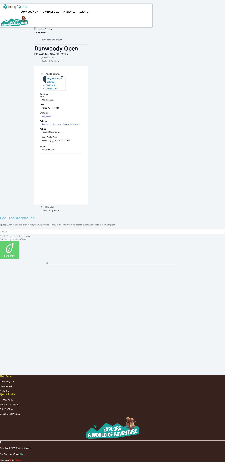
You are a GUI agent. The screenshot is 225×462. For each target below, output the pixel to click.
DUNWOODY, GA (29, 12)
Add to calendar (53, 74)
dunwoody (46, 116)
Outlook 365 (51, 85)
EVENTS (83, 12)
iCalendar (50, 81)
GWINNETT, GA (51, 12)
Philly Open (48, 57)
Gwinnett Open (50, 61)
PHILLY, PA (69, 12)
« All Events (40, 32)
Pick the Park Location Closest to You (15, 236)
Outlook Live (52, 88)
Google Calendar (54, 78)
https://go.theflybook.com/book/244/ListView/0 (61, 124)
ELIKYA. (18, 460)
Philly (25, 239)
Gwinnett (17, 239)
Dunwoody (6, 239)
